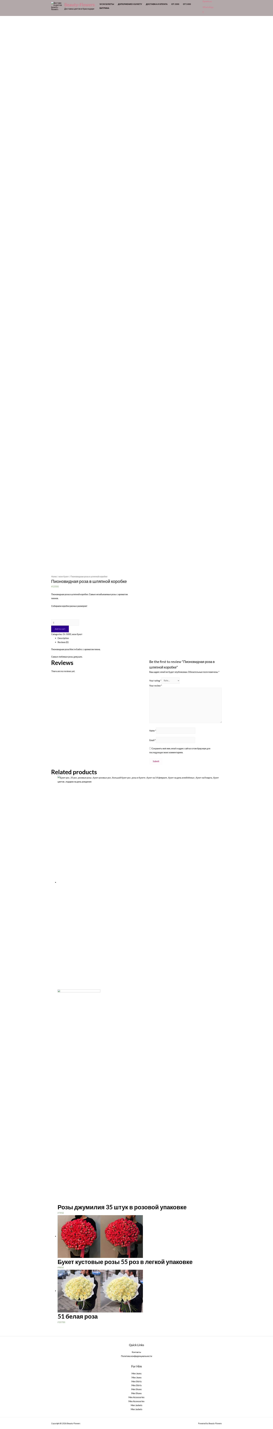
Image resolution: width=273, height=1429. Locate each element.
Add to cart (60, 629)
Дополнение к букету (130, 4)
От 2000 (175, 4)
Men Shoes (136, 1389)
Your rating (155, 680)
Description (63, 638)
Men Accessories (136, 1397)
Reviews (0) (63, 642)
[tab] (140, 638)
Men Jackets (136, 1405)
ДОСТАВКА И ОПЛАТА (156, 4)
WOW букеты (107, 4)
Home (54, 576)
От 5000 (187, 4)
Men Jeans (136, 1373)
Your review (155, 685)
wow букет (63, 576)
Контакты (136, 1352)
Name (152, 730)
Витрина (104, 8)
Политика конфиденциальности (136, 1356)
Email (152, 740)
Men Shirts (136, 1381)
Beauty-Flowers (79, 4)
